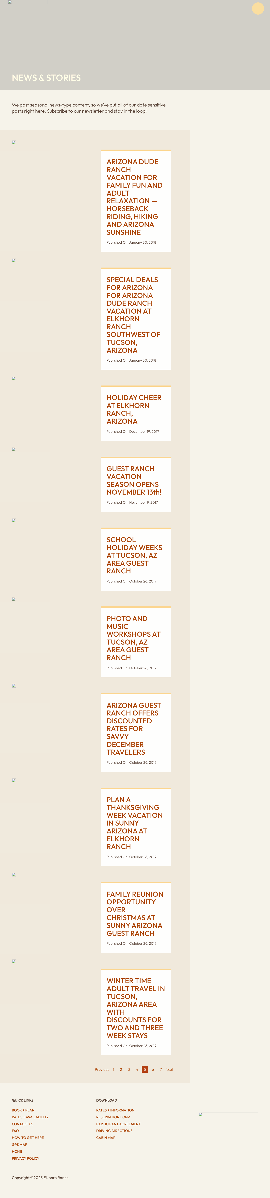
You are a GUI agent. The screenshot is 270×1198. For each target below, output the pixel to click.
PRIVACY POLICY (25, 1158)
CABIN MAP (105, 1137)
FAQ (15, 1130)
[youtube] (230, 1101)
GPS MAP (19, 1144)
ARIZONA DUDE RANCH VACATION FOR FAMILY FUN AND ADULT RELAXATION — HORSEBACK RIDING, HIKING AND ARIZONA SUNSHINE (135, 196)
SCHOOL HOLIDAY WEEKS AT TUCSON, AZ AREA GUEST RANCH (134, 555)
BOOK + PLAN (23, 1110)
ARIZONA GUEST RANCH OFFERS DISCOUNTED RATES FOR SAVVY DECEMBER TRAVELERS (134, 729)
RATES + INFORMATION (115, 1110)
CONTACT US (22, 1124)
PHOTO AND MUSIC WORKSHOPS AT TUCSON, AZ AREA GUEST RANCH (133, 638)
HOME (17, 1151)
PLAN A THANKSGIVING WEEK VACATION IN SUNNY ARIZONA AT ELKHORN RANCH (135, 823)
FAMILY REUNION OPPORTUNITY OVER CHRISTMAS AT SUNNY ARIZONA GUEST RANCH (135, 914)
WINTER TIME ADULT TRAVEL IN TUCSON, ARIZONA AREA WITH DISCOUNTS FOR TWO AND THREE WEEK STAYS (136, 1008)
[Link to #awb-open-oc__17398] (258, 8)
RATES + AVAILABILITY (30, 1117)
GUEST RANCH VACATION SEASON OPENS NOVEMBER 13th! (134, 480)
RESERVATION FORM (113, 1117)
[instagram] (222, 1101)
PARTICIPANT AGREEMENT (118, 1124)
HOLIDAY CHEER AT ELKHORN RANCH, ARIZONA (134, 409)
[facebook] (213, 1101)
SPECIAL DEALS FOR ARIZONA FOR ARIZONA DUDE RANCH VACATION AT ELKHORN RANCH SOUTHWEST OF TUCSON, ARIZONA (133, 314)
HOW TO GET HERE (28, 1137)
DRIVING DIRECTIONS (114, 1130)
